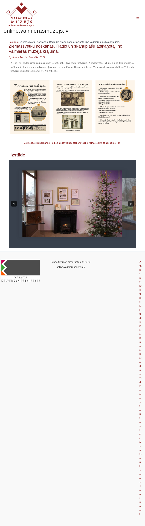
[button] (14, 204)
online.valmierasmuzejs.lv (36, 31)
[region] (72, 204)
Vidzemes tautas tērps (140, 412)
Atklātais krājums (140, 281)
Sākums (13, 41)
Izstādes (140, 364)
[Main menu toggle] (138, 18)
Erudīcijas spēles (140, 327)
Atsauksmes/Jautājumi (140, 482)
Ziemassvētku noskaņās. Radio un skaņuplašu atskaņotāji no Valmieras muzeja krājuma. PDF (72, 142)
